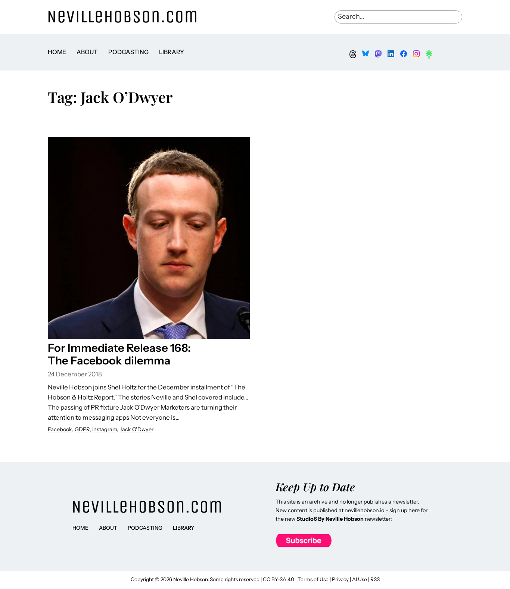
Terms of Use (313, 579)
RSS (375, 579)
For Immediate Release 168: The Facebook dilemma (119, 354)
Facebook (60, 429)
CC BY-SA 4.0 (278, 579)
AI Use (359, 579)
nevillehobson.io (364, 510)
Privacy (340, 579)
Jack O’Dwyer (136, 429)
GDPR (82, 429)
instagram (104, 429)
